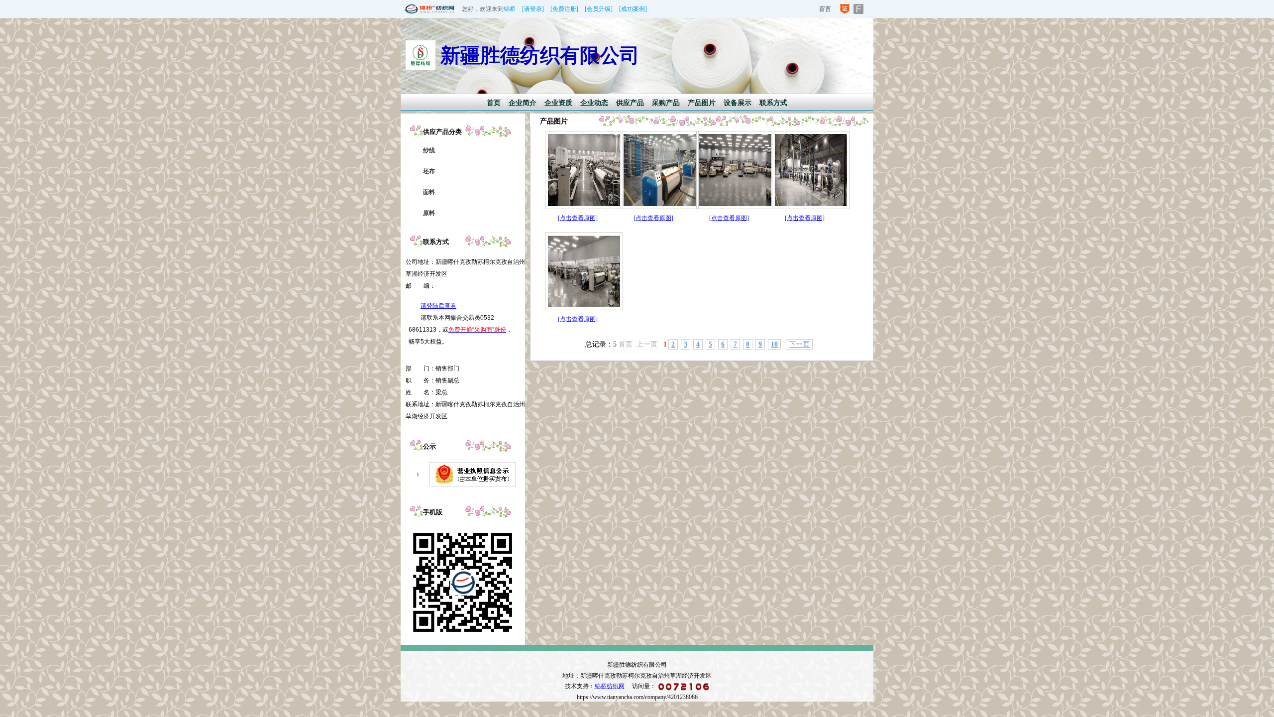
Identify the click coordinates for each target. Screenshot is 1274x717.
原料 (429, 213)
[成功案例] (633, 8)
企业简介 (522, 103)
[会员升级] (599, 8)
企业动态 (594, 103)
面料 (429, 192)
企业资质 (558, 103)
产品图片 (702, 103)
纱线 (429, 150)
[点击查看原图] (578, 218)
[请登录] (533, 8)
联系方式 (773, 103)
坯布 (429, 171)
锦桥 (510, 8)
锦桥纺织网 (610, 686)
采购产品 (666, 103)
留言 (825, 8)
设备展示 (737, 103)
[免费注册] (564, 8)
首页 (494, 103)
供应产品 (630, 103)
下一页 (799, 344)
